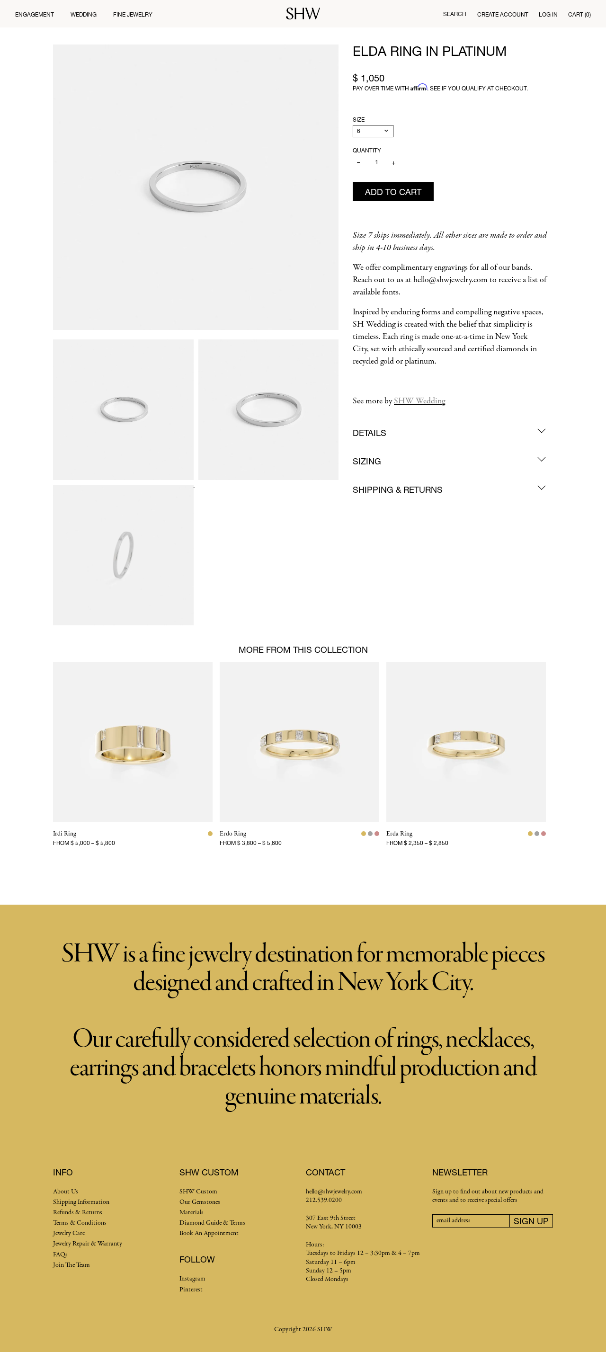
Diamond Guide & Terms (212, 1223)
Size (359, 119)
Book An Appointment (209, 1233)
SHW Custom (198, 1191)
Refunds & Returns (77, 1212)
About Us (65, 1191)
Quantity (367, 150)
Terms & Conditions (80, 1223)
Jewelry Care (69, 1233)
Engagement (34, 14)
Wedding (84, 14)
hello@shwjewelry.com (334, 1191)
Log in (548, 14)
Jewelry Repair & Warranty (87, 1243)
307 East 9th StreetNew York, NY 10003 (334, 1222)
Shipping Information (81, 1202)
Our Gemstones (199, 1202)
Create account (502, 14)
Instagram (192, 1278)
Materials (191, 1212)
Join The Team (71, 1265)
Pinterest (191, 1289)
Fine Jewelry (132, 14)
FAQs (60, 1254)
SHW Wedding (419, 401)
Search (454, 14)
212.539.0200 (324, 1200)
